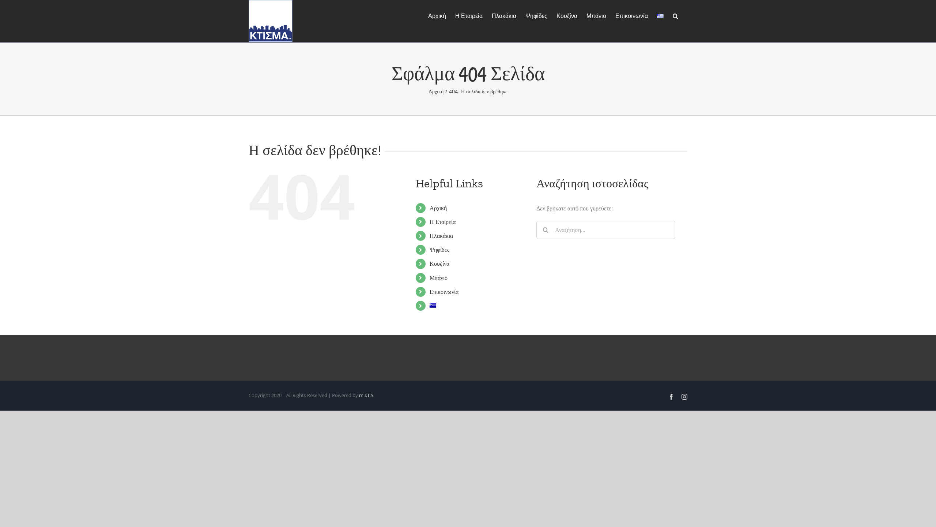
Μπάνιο (439, 278)
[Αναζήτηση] (675, 15)
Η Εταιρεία (443, 222)
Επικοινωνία (444, 292)
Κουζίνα (439, 263)
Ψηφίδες (439, 250)
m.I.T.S (366, 395)
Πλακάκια (441, 236)
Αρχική (438, 208)
